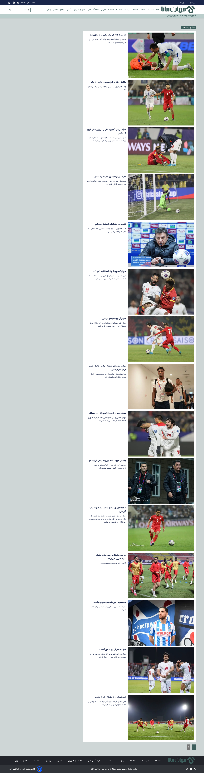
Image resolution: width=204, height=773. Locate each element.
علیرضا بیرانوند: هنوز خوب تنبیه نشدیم (110, 177)
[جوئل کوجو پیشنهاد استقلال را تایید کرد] (161, 292)
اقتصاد (144, 9)
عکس (69, 9)
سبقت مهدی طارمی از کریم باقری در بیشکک (107, 413)
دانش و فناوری (80, 9)
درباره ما (183, 2)
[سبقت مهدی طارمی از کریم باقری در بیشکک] (161, 433)
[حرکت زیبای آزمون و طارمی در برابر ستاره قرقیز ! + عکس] (161, 150)
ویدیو (62, 9)
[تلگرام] (18, 3)
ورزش (103, 9)
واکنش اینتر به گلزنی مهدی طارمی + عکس (108, 82)
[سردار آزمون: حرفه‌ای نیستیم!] (161, 339)
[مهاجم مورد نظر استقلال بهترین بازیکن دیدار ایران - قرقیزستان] (161, 386)
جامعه (127, 9)
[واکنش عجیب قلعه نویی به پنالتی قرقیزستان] (161, 481)
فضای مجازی (52, 9)
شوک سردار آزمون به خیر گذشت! (112, 649)
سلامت (111, 9)
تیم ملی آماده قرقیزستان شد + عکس (110, 697)
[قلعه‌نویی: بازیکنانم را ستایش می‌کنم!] (161, 244)
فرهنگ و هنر (94, 9)
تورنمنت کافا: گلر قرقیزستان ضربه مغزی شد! (108, 35)
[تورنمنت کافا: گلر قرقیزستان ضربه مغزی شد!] (161, 55)
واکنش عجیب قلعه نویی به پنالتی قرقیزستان (107, 460)
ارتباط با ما (192, 2)
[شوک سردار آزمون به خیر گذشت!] (161, 670)
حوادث (119, 9)
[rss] (9, 3)
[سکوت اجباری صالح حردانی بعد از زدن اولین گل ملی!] (161, 528)
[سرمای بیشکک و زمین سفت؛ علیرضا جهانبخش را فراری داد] (161, 575)
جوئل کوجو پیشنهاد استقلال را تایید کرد (109, 271)
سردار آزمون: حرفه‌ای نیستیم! (114, 318)
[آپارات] (14, 3)
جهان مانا (101, 769)
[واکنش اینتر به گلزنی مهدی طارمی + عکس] (161, 102)
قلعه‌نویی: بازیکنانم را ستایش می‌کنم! (110, 224)
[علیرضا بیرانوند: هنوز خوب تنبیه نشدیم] (161, 197)
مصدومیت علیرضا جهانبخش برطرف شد (109, 602)
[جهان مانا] (178, 9)
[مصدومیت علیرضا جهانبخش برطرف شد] (161, 623)
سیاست (135, 9)
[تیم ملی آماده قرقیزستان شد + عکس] (161, 717)
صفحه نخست (153, 9)
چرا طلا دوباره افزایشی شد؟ (185, 16)
